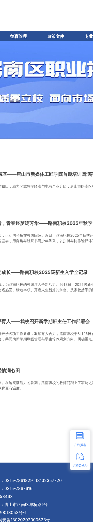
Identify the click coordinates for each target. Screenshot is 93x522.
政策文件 (56, 36)
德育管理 (18, 36)
